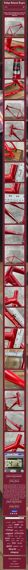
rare (21, 546)
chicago (22, 540)
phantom (10, 536)
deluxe (8, 540)
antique (21, 530)
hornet (13, 538)
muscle (15, 546)
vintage (9, 529)
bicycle (12, 549)
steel (20, 527)
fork (20, 536)
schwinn (19, 533)
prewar (22, 538)
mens (19, 549)
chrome (8, 522)
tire (6, 525)
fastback (11, 525)
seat (16, 524)
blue (22, 525)
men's (8, 543)
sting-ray (13, 540)
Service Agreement (14, 566)
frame (7, 538)
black (16, 536)
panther (14, 522)
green (17, 540)
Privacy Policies (14, 563)
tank (15, 527)
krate (20, 543)
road (18, 538)
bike (14, 542)
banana (10, 527)
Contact (15, 561)
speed (9, 546)
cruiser (20, 522)
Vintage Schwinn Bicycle (14, 558)
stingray (14, 552)
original (9, 533)
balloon (16, 530)
